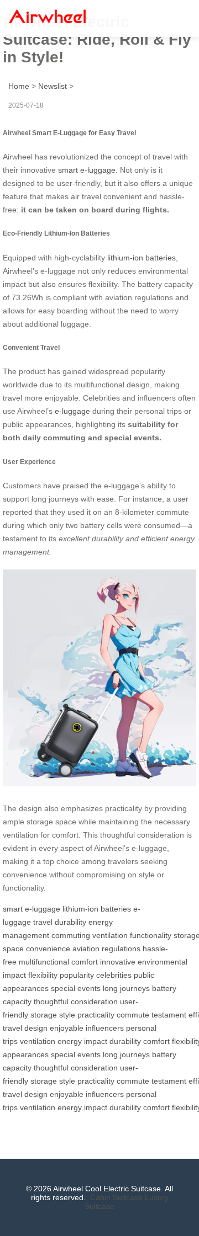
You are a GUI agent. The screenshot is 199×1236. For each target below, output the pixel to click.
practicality (95, 1014)
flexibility (42, 975)
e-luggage (72, 411)
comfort (84, 961)
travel (43, 922)
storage (43, 1014)
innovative (117, 961)
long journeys (126, 988)
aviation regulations (106, 948)
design (36, 1028)
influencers (105, 1028)
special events (76, 988)
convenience (48, 948)
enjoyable (66, 1028)
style (67, 1014)
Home (18, 86)
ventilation (110, 935)
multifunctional (44, 961)
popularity (77, 975)
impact (95, 1041)
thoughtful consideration (76, 1001)
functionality (150, 935)
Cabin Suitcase (116, 1197)
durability (70, 922)
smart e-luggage (87, 170)
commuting (70, 935)
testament (168, 1014)
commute (133, 1014)
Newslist (52, 86)
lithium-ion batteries (141, 257)
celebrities (114, 975)
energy (69, 1041)
